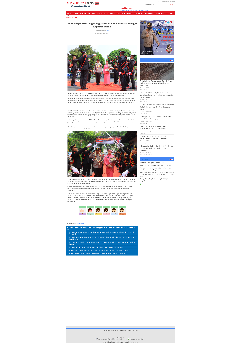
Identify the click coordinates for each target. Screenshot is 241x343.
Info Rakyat (91, 13)
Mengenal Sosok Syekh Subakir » (150, 163)
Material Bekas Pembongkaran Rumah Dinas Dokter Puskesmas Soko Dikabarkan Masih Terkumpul (156, 83)
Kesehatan (169, 13)
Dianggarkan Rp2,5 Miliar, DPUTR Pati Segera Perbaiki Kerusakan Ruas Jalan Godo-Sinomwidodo (156, 148)
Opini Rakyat (138, 13)
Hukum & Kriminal (79, 13)
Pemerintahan (149, 13)
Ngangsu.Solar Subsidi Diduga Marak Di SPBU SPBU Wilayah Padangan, (100, 247)
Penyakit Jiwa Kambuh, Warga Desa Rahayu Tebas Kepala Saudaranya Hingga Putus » (155, 169)
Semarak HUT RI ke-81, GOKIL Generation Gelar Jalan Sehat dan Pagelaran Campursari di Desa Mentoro (156, 95)
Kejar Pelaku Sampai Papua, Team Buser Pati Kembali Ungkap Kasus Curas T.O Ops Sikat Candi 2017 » (157, 173)
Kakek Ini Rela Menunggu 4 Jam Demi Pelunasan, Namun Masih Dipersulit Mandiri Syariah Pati (138, 10)
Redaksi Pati (149, 154)
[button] (172, 4)
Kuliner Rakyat (115, 13)
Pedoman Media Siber (116, 342)
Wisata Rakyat (127, 13)
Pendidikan (160, 13)
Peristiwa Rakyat (103, 13)
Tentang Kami (135, 342)
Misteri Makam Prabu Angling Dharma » (152, 165)
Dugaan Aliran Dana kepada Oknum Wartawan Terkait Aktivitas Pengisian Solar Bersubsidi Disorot (157, 107)
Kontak (127, 342)
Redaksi (105, 342)
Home (69, 13)
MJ (108, 30)
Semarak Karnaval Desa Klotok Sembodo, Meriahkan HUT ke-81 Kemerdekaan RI (103, 250)
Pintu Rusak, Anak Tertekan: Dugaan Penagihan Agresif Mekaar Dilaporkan (101, 253)
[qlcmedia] (102, 342)
